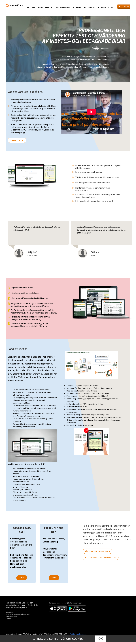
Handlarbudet (45, 7)
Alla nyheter (9, 612)
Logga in (125, 6)
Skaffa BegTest (17, 140)
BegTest (31, 7)
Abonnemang (63, 7)
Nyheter (77, 7)
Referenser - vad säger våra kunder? (18, 614)
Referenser (90, 7)
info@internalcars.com (78, 634)
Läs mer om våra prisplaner (97, 551)
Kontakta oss (105, 7)
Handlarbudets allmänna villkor (100, 558)
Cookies (8, 618)
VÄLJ (22, 578)
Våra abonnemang (11, 616)
